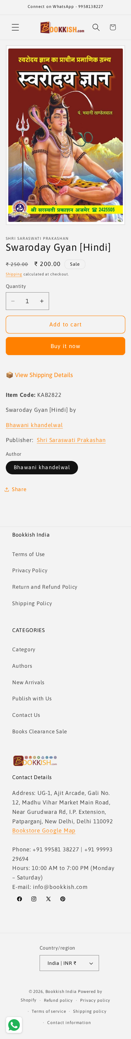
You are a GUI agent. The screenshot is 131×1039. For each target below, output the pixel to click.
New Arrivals (28, 682)
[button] (15, 27)
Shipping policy (89, 1011)
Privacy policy (95, 1000)
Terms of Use (28, 554)
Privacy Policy (30, 570)
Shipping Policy (32, 603)
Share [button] (19, 489)
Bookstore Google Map (44, 830)
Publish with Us (31, 699)
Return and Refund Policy (44, 587)
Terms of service (49, 1011)
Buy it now (66, 346)
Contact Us (26, 715)
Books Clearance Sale (39, 731)
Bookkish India (61, 991)
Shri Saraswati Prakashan (71, 440)
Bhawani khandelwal (42, 467)
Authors (22, 666)
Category (23, 649)
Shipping (14, 274)
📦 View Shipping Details (39, 374)
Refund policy (58, 1000)
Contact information (69, 1022)
